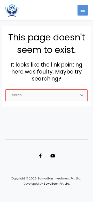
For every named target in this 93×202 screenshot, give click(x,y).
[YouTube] (52, 156)
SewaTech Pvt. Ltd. (57, 184)
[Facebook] (40, 156)
